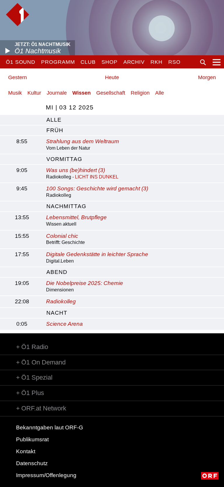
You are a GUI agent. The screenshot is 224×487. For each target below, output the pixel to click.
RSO (174, 62)
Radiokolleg (61, 301)
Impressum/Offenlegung (46, 475)
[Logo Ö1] (17, 14)
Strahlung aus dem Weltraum (82, 141)
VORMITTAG (64, 159)
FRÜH (54, 130)
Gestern (17, 77)
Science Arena (64, 324)
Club (88, 62)
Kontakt (25, 451)
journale (57, 93)
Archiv (134, 62)
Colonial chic (62, 236)
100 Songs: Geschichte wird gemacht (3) (97, 188)
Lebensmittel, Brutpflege (76, 217)
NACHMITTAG (66, 206)
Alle (159, 93)
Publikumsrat (32, 439)
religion (140, 93)
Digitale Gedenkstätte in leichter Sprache (97, 254)
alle (54, 120)
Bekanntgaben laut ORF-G (49, 427)
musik (15, 93)
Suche (203, 62)
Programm (58, 62)
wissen (81, 93)
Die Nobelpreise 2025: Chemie (84, 283)
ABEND (56, 272)
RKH (156, 62)
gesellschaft (110, 93)
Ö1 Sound (20, 62)
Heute (112, 77)
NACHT (56, 313)
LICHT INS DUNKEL (96, 176)
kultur (34, 93)
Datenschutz (32, 463)
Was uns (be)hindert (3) (75, 170)
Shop (110, 62)
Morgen (207, 77)
